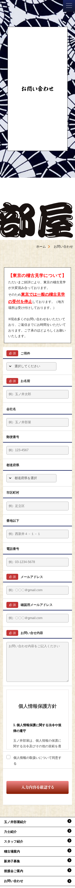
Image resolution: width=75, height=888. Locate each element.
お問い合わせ (13, 881)
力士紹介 (10, 831)
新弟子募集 (12, 861)
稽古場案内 (12, 851)
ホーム (41, 246)
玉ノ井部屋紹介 (15, 822)
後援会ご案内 (13, 871)
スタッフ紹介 (13, 841)
